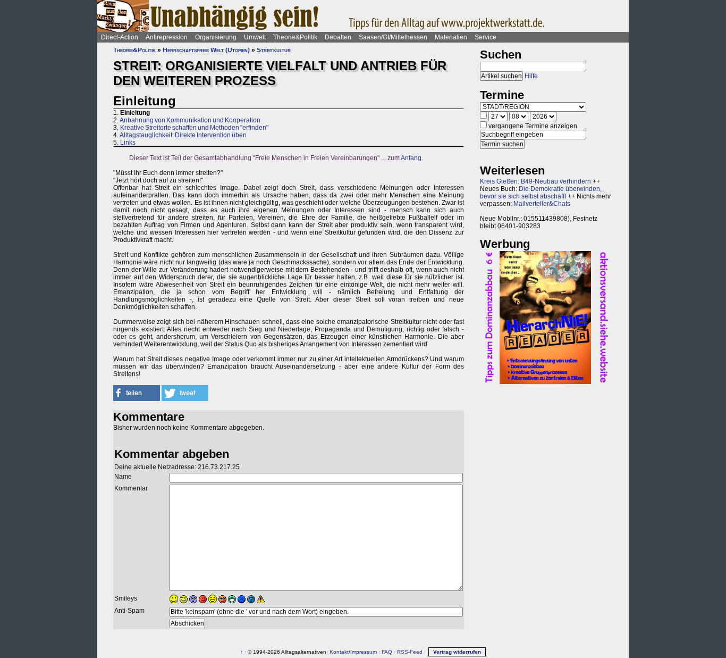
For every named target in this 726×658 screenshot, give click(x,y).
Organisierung (216, 37)
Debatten (338, 37)
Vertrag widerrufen (457, 652)
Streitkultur (274, 50)
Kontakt (339, 652)
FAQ (387, 652)
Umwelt (255, 37)
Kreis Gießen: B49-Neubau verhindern (535, 181)
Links (128, 142)
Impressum (363, 652)
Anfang (411, 158)
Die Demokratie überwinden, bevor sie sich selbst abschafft (541, 192)
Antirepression (167, 37)
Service (485, 37)
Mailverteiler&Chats (541, 203)
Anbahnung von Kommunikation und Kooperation (190, 120)
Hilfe (531, 76)
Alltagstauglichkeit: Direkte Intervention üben (183, 135)
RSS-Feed (410, 652)
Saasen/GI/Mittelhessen (393, 37)
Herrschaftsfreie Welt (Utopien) (206, 50)
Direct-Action (119, 37)
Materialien (451, 37)
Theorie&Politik (295, 37)
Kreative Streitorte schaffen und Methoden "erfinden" (194, 127)
